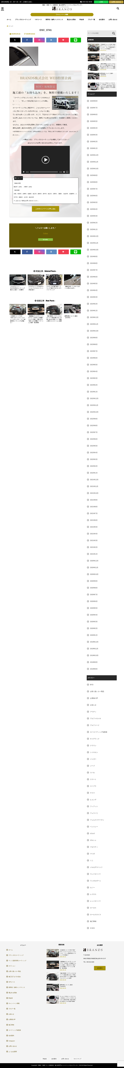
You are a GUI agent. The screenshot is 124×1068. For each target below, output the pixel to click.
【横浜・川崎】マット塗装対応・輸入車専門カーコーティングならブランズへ (58, 1065)
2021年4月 (94, 534)
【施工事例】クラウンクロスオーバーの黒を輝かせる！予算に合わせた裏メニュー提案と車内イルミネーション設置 (107, 66)
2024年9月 (94, 256)
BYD (91, 685)
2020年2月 (94, 628)
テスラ (92, 793)
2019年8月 (94, 669)
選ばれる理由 (71, 19)
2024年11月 (94, 243)
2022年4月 (94, 452)
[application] (45, 160)
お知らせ (93, 705)
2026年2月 (94, 141)
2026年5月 (94, 121)
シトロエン (94, 752)
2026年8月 (94, 101)
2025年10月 (94, 168)
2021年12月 (94, 479)
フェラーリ (94, 813)
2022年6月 (94, 439)
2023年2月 (94, 385)
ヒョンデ (93, 799)
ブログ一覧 (91, 19)
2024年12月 (94, 236)
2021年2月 (94, 547)
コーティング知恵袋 (15, 1030)
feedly (46, 239)
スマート (93, 779)
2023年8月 (94, 344)
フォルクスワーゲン (97, 820)
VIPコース (38, 19)
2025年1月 (94, 229)
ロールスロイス (95, 914)
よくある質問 (13, 1051)
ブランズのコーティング (23, 19)
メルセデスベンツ (96, 867)
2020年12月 (94, 561)
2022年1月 (94, 473)
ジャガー (93, 759)
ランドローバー (95, 874)
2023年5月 (94, 364)
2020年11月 (94, 567)
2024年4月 (94, 290)
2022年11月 (94, 405)
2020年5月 (94, 608)
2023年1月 (94, 392)
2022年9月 (94, 419)
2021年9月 (94, 500)
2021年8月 (94, 506)
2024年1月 (94, 310)
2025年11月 (94, 162)
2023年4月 (94, 371)
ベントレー (94, 826)
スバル (92, 772)
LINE (101, 2)
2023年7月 (94, 351)
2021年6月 (94, 520)
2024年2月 (94, 304)
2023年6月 (94, 358)
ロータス (93, 908)
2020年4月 (94, 615)
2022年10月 (94, 412)
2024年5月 (94, 283)
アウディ (93, 712)
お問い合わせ (116, 2)
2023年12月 (94, 317)
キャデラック (94, 739)
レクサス (93, 894)
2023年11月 (94, 324)
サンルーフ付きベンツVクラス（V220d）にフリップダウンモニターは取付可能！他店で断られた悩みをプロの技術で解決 (107, 85)
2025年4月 (94, 209)
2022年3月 (94, 459)
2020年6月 (94, 601)
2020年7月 (94, 594)
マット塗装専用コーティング (17, 960)
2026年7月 (94, 108)
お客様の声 (94, 698)
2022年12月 (94, 398)
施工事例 (93, 921)
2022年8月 (94, 425)
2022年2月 (94, 466)
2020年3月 (94, 621)
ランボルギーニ (95, 881)
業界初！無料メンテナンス (54, 19)
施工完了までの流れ (15, 976)
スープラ (93, 786)
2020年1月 (94, 635)
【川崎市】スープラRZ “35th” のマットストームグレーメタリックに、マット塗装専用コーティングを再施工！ (108, 46)
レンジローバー (95, 901)
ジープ (92, 766)
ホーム (9, 19)
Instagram (12, 1041)
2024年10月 (94, 250)
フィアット (94, 806)
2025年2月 (94, 223)
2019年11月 (94, 648)
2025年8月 (94, 182)
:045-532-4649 (87, 2)
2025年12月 (94, 155)
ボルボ (92, 833)
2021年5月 (94, 527)
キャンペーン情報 (62, 14)
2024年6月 (94, 277)
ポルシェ (93, 840)
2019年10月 (94, 655)
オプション (12, 966)
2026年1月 (94, 148)
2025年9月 (94, 175)
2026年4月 (94, 128)
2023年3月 (94, 378)
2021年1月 (94, 554)
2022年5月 (94, 446)
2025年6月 (94, 195)
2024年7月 (94, 270)
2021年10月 (94, 493)
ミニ (91, 860)
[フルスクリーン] (67, 172)
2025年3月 (94, 216)
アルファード (94, 725)
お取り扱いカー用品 (97, 691)
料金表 (82, 19)
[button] (45, 160)
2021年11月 (94, 486)
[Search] (113, 33)
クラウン (93, 745)
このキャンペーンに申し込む (45, 209)
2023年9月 (94, 337)
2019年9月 (94, 662)
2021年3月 (94, 540)
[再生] (24, 172)
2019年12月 (94, 642)
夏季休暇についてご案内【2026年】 (106, 74)
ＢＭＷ (92, 928)
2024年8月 (94, 263)
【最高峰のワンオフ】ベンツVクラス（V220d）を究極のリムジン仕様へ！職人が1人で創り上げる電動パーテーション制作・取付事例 (107, 57)
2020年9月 (94, 581)
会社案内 (102, 19)
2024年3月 (94, 297)
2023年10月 (94, 331)
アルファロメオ (95, 718)
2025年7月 (94, 189)
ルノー (92, 887)
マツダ (92, 854)
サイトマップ (77, 1059)
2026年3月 (94, 135)
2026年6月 (94, 114)
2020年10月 (94, 574)
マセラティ (94, 847)
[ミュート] (64, 172)
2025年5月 (94, 202)
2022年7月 (94, 432)
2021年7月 (94, 513)
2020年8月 (94, 588)
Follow (45, 233)
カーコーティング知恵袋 (98, 732)
